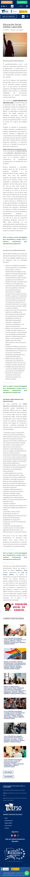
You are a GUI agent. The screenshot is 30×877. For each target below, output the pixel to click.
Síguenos (15, 832)
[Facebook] (2, 6)
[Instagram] (6, 6)
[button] (12, 6)
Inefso (6, 818)
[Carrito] (20, 6)
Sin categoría (20, 30)
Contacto (7, 828)
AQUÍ (23, 239)
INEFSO (7, 30)
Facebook (18, 570)
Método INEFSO (8, 823)
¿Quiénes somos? (9, 820)
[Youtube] (4, 6)
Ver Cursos (8, 772)
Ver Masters (8, 777)
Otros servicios (8, 825)
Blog (25, 570)
